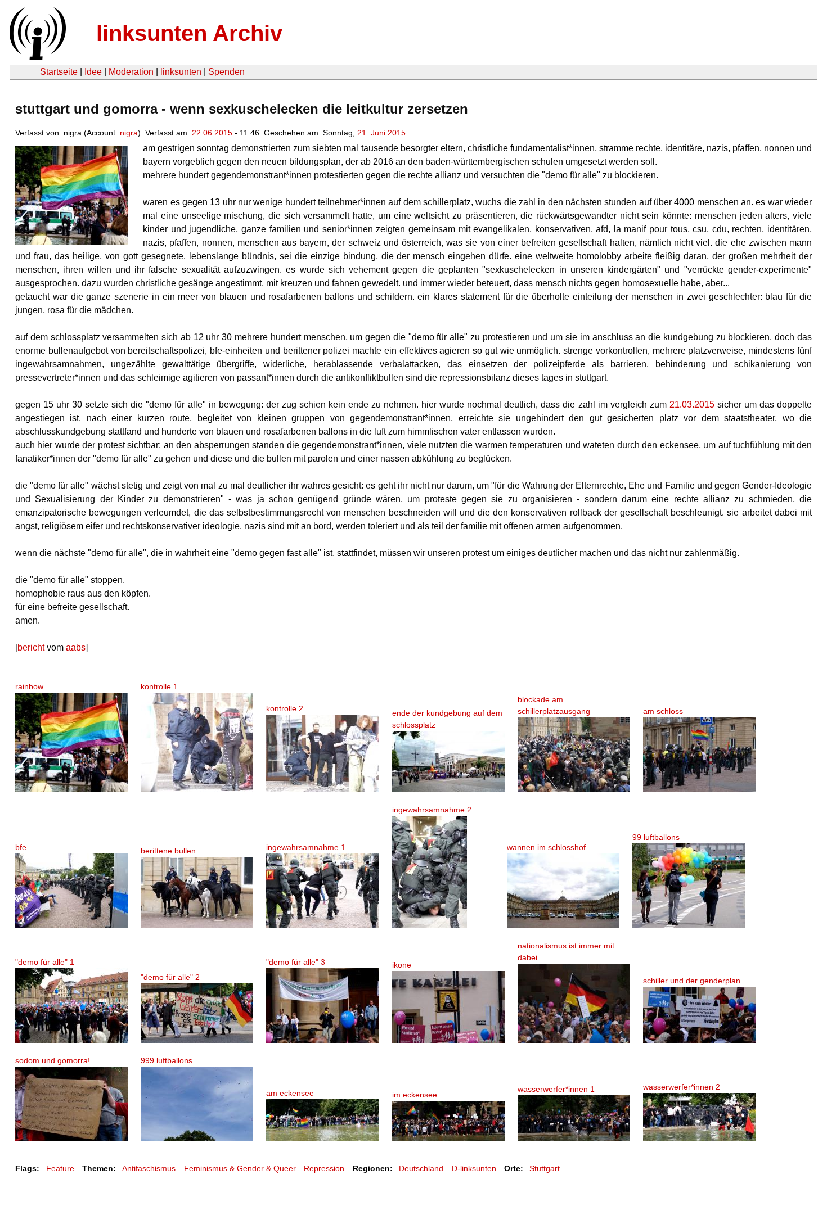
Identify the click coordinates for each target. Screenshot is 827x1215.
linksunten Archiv (189, 33)
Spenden (226, 71)
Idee (93, 71)
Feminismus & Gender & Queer (240, 1168)
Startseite (59, 71)
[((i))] (37, 56)
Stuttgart (544, 1168)
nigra (129, 132)
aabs (76, 647)
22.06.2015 (212, 132)
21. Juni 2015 (381, 132)
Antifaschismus (149, 1168)
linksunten (180, 71)
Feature (60, 1168)
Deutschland (421, 1168)
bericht (30, 647)
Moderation (131, 71)
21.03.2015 (691, 404)
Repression (324, 1168)
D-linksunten (474, 1168)
